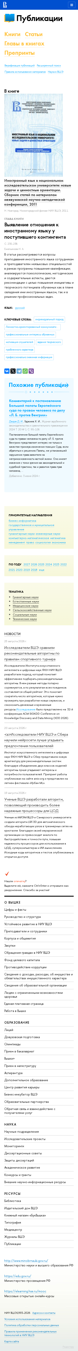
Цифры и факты (15, 909)
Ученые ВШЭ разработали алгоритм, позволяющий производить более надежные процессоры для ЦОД (34, 805)
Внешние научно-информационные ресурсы (35, 1182)
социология (43, 542)
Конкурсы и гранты (17, 1175)
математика (57, 538)
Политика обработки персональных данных (31, 1325)
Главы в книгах (24, 43)
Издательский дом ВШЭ (21, 1208)
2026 (34, 564)
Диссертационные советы (23, 1153)
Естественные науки (26, 601)
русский (20, 308)
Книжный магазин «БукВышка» (25, 1215)
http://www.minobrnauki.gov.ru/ (26, 1261)
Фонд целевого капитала (22, 960)
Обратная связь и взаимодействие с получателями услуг (29, 1111)
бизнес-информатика (22, 521)
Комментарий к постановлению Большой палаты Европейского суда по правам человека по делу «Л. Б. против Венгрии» (37, 407)
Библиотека (12, 1201)
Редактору (68, 1346)
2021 (12, 570)
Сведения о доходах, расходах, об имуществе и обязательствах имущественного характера (38, 976)
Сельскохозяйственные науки (32, 610)
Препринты (19, 52)
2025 (41, 564)
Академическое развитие (22, 1167)
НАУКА (10, 1124)
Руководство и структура (22, 917)
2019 (27, 570)
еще (41, 570)
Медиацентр (13, 1229)
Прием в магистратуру (20, 1066)
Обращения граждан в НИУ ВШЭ (27, 953)
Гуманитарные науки (26, 597)
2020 (19, 570)
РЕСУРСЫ (12, 1194)
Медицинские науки (25, 606)
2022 (63, 564)
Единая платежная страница (24, 1004)
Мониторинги (14, 1146)
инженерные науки (48, 534)
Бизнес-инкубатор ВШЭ (20, 1094)
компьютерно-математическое (29, 538)
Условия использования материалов (27, 1319)
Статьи (34, 34)
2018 (34, 570)
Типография (12, 1222)
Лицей (8, 1030)
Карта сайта (11, 1341)
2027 (27, 564)
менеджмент (17, 542)
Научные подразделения (21, 1131)
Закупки (9, 945)
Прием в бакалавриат (19, 1051)
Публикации (39, 18)
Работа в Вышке (15, 1011)
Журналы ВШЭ (14, 1237)
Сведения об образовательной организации (35, 985)
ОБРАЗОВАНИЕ (16, 1022)
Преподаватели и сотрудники (25, 931)
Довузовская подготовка (22, 1037)
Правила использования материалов (25, 72)
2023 (56, 564)
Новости (12, 634)
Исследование (26, 709)
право (30, 542)
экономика (59, 542)
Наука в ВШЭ (55, 72)
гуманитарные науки (22, 534)
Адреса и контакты (43, 1313)
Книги (12, 34)
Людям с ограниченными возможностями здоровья (33, 995)
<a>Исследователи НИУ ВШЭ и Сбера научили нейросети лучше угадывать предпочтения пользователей (36, 740)
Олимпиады (12, 1044)
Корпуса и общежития (20, 938)
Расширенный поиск (49, 65)
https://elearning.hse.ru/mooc (25, 1291)
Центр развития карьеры (21, 1087)
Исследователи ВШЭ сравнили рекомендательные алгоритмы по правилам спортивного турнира (32, 653)
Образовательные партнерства (26, 1102)
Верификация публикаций (20, 65)
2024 (49, 564)
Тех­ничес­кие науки (25, 619)
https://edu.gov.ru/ (17, 1276)
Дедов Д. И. (16, 421)
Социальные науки (25, 614)
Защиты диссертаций (19, 1160)
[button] (26, 392)
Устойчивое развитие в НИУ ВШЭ (28, 924)
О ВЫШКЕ (12, 902)
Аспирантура (13, 1073)
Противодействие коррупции (25, 967)
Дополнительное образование (26, 1080)
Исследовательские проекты (25, 1139)
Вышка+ (9, 1058)
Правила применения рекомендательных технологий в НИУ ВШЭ (30, 1333)
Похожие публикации (38, 385)
